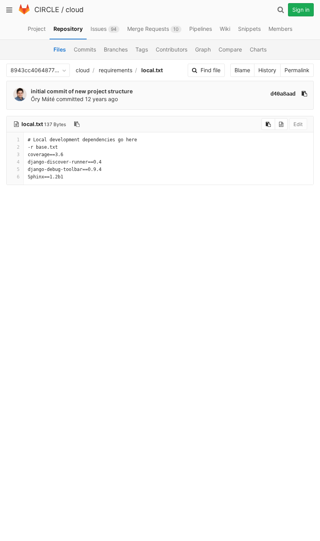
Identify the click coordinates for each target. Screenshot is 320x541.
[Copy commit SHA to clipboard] (304, 94)
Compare (230, 49)
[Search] (280, 9)
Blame (242, 70)
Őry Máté (43, 99)
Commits (85, 49)
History (267, 70)
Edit (298, 124)
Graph (203, 49)
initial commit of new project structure (82, 91)
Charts (258, 49)
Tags (141, 49)
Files (59, 49)
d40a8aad (282, 94)
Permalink (296, 70)
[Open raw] (281, 124)
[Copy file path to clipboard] (77, 124)
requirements (115, 70)
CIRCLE (46, 9)
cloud (75, 9)
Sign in (300, 9)
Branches (116, 49)
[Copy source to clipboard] (268, 124)
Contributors (171, 49)
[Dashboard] (24, 12)
